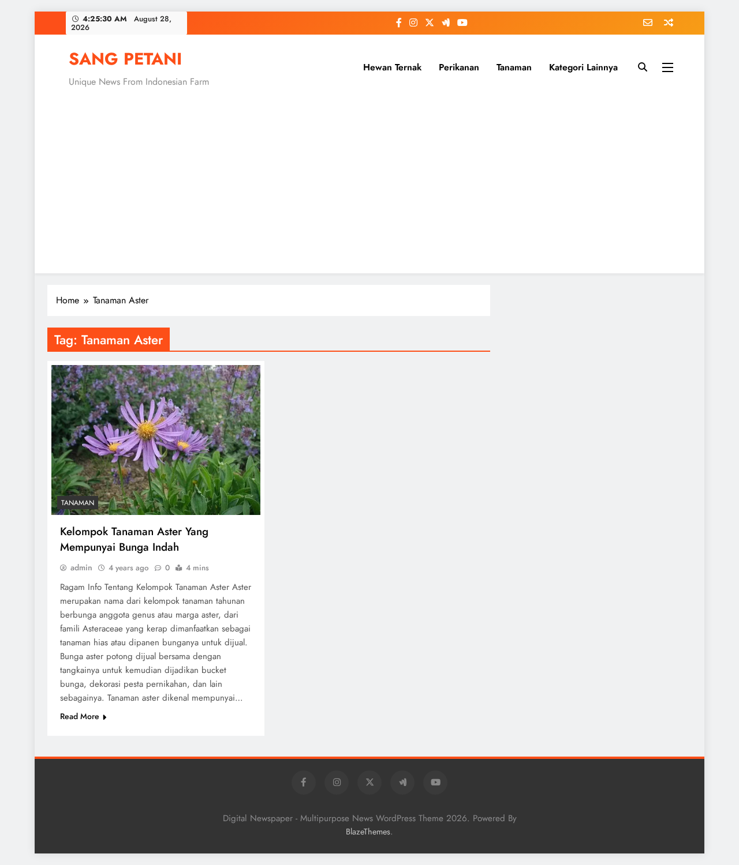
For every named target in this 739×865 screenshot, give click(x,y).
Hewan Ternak (392, 67)
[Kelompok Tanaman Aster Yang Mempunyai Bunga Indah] (155, 440)
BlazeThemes (368, 831)
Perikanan (459, 67)
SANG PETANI (125, 59)
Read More (79, 716)
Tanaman (514, 67)
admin (81, 567)
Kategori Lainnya (583, 67)
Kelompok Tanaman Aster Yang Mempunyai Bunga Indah (134, 539)
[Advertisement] (369, 178)
